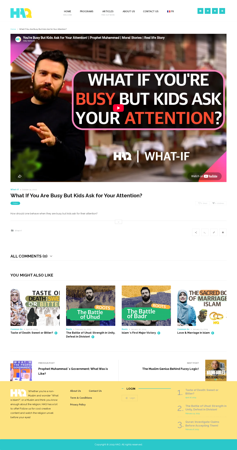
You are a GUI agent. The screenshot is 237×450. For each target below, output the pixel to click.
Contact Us (150, 11)
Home (67, 13)
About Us (129, 11)
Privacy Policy (78, 404)
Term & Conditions (81, 397)
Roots (69, 329)
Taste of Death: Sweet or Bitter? (32, 332)
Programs (86, 11)
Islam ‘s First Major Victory (139, 332)
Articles (108, 13)
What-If (14, 189)
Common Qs (16, 329)
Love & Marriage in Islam (193, 332)
